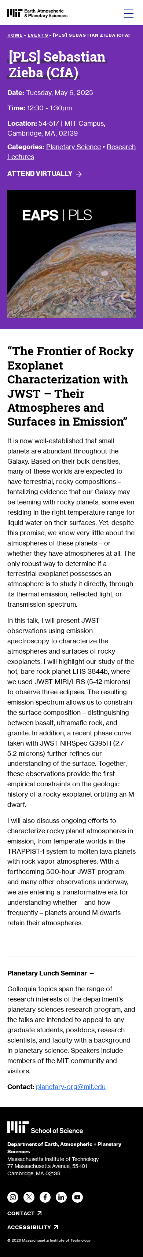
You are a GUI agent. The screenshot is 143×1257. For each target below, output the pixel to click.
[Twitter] (28, 1197)
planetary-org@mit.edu (71, 1087)
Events (37, 35)
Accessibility (53, 1227)
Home (15, 35)
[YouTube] (77, 1197)
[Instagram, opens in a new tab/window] (12, 1197)
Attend (39, 174)
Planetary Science (73, 147)
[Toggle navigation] (129, 13)
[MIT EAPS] (37, 13)
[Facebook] (45, 1197)
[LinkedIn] (61, 1197)
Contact (21, 1213)
